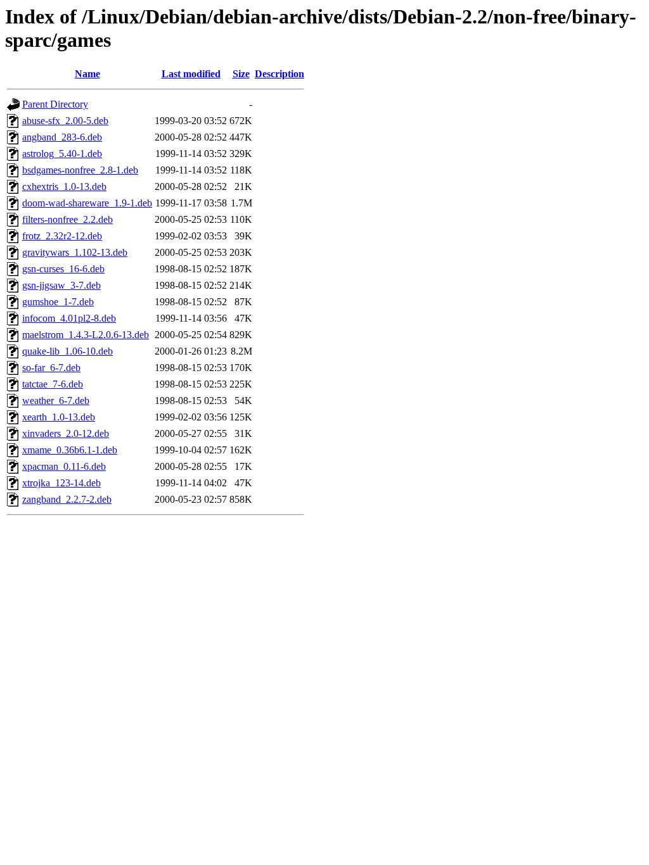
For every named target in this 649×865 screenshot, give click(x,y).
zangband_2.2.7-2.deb (67, 499)
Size (241, 73)
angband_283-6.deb (62, 137)
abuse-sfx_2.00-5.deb (65, 120)
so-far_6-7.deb (51, 367)
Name (87, 73)
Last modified (191, 73)
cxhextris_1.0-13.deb (64, 186)
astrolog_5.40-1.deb (62, 153)
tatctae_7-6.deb (52, 384)
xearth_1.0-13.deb (58, 417)
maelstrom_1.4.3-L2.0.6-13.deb (85, 334)
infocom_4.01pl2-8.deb (69, 318)
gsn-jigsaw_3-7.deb (61, 285)
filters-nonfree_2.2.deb (67, 219)
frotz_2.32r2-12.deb (62, 235)
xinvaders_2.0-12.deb (65, 433)
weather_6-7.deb (55, 400)
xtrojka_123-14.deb (61, 482)
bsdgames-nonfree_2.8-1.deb (80, 170)
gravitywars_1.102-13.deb (74, 252)
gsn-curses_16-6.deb (63, 268)
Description (279, 73)
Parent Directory (55, 104)
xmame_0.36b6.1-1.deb (69, 450)
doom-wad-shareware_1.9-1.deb (87, 203)
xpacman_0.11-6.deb (64, 466)
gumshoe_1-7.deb (58, 301)
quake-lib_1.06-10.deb (67, 351)
